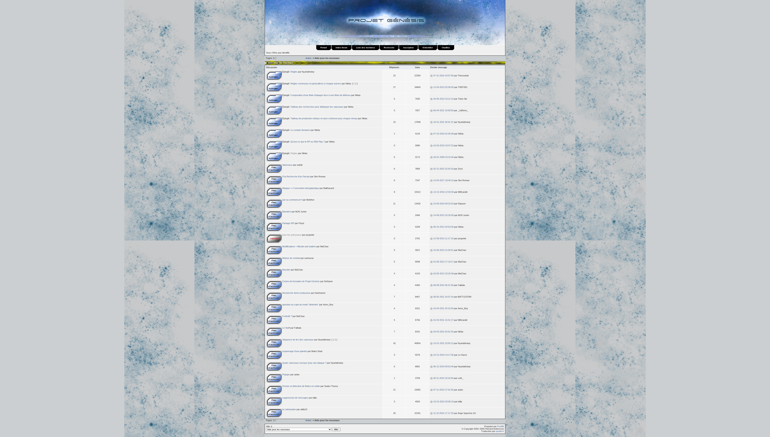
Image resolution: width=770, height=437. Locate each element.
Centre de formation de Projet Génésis (301, 281)
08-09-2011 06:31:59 (443, 285)
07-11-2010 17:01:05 (443, 390)
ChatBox (446, 47)
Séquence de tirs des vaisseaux (298, 339)
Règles (294, 72)
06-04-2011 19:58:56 (443, 110)
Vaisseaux (287, 165)
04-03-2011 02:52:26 (443, 331)
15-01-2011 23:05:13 (443, 343)
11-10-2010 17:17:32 (443, 413)
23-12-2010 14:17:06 (443, 355)
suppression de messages (295, 398)
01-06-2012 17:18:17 (443, 261)
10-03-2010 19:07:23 (443, 145)
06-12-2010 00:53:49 (443, 366)
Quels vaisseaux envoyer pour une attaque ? (304, 363)
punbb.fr (500, 431)
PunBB (500, 426)
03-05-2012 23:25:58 (443, 273)
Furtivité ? (287, 316)
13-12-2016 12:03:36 (443, 192)
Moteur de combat (291, 258)
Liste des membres (365, 47)
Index (309, 58)
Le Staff (286, 328)
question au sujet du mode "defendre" (300, 304)
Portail (323, 47)
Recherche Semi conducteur (296, 293)
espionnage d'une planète (294, 351)
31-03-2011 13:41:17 (443, 320)
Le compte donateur (300, 130)
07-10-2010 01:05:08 (443, 133)
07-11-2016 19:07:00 (443, 75)
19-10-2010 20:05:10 (443, 401)
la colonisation (289, 409)
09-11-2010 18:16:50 (443, 378)
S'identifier (427, 47)
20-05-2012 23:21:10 (443, 99)
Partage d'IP (288, 223)
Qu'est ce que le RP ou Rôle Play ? (308, 141)
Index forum (341, 47)
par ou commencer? (292, 200)
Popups (286, 374)
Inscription (408, 47)
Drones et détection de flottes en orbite (301, 386)
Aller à (269, 426)
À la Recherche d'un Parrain (296, 176)
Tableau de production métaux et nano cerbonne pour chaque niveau (324, 118)
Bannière (286, 211)
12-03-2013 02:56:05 (443, 87)
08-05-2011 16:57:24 (443, 297)
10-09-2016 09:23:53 (443, 203)
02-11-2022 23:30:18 (443, 169)
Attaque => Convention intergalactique (300, 188)
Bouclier (286, 269)
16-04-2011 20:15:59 (443, 308)
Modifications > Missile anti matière (299, 246)
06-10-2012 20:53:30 (443, 227)
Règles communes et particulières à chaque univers (316, 83)
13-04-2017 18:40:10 (443, 180)
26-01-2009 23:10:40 (443, 157)
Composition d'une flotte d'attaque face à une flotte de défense (321, 95)
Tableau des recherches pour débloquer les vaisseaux (317, 107)
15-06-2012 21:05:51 (443, 250)
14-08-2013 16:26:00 (443, 215)
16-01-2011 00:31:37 (443, 122)
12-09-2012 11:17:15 (443, 238)
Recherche (389, 47)
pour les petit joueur (291, 235)
